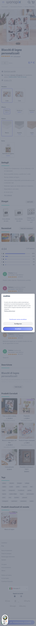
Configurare (18, 324)
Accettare (18, 329)
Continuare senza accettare (18, 319)
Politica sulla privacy (9, 311)
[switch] (5, 623)
